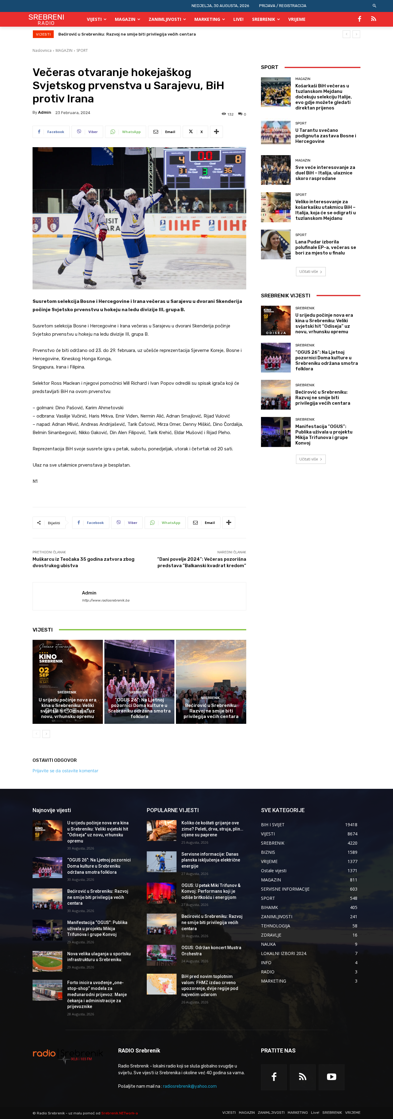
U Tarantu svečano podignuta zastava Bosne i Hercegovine (325, 136)
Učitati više (308, 271)
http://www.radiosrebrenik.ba (105, 600)
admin (44, 112)
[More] (216, 132)
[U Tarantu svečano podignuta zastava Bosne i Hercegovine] (276, 133)
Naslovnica (42, 50)
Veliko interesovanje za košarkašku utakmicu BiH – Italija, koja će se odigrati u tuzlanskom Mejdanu (325, 210)
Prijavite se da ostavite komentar (65, 770)
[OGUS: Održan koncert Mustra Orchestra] (162, 955)
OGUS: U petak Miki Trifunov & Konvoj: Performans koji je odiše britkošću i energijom (210, 891)
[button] (374, 6)
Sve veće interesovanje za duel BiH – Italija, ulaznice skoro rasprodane (325, 173)
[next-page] (46, 734)
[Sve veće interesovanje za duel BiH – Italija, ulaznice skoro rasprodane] (276, 170)
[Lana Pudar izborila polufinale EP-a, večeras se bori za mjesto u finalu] (276, 244)
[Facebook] (359, 19)
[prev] (346, 34)
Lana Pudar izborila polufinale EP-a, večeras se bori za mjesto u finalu (325, 247)
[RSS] (373, 19)
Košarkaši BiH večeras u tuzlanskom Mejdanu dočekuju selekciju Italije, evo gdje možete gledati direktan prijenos (323, 97)
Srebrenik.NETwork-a (119, 1113)
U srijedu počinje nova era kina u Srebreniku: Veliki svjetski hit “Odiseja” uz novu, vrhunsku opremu (67, 708)
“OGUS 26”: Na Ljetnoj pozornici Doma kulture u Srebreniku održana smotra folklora (139, 708)
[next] (356, 34)
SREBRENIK (66, 692)
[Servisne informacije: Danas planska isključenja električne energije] (162, 861)
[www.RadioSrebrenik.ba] (68, 1056)
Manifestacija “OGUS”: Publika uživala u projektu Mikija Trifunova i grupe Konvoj (139, 34)
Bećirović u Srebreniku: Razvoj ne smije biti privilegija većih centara (211, 711)
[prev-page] (36, 734)
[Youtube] (331, 1077)
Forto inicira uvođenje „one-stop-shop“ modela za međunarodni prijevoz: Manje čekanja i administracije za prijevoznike (97, 994)
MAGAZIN (64, 50)
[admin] (57, 596)
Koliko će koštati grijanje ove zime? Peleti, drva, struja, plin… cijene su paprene (212, 828)
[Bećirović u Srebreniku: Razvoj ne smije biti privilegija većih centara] (211, 682)
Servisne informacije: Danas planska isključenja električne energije (210, 860)
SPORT (82, 50)
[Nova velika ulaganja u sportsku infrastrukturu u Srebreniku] (47, 961)
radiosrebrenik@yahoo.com (190, 1086)
